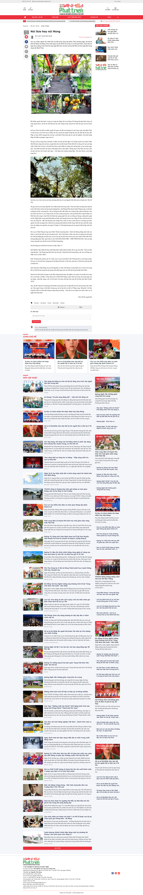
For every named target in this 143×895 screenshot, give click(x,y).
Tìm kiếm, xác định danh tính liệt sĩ (51, 610)
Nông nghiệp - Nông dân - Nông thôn (51, 484)
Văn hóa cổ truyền (105, 561)
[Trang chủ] (25, 17)
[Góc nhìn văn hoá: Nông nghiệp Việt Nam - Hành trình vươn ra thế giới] (33, 727)
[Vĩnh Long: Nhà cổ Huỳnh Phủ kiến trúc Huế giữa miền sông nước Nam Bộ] (33, 526)
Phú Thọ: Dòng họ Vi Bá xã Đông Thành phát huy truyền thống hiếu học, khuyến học (108, 534)
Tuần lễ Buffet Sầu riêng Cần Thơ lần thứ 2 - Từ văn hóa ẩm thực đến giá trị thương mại (108, 723)
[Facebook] (113, 873)
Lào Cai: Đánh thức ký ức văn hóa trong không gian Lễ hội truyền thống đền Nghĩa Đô (108, 600)
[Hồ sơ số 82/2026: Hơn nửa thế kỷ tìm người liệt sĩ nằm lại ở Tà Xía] (71, 349)
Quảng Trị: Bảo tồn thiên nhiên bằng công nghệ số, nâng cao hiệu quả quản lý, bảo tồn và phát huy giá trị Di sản (67, 553)
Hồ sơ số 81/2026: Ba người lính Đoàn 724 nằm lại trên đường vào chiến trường (108, 784)
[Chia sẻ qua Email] (26, 46)
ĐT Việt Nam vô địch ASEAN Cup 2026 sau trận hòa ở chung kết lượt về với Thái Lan (108, 668)
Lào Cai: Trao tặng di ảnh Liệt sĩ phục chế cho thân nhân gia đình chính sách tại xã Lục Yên (107, 778)
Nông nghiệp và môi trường (49, 748)
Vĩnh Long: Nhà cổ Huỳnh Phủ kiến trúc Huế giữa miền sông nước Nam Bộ (106, 454)
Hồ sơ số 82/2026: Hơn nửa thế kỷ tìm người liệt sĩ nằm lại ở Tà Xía (70, 362)
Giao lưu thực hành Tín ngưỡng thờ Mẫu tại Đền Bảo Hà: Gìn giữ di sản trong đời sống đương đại (66, 802)
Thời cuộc (46, 392)
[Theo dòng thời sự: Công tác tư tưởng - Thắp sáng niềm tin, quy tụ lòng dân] (33, 462)
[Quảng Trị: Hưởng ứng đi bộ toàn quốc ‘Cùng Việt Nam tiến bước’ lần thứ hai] (33, 668)
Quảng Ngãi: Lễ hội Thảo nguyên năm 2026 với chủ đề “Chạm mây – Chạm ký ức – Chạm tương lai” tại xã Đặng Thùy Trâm (108, 716)
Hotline (30, 9)
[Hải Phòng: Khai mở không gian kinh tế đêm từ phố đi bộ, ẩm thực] (107, 690)
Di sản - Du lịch (47, 547)
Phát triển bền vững (48, 500)
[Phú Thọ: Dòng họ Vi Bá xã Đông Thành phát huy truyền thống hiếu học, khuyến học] (33, 573)
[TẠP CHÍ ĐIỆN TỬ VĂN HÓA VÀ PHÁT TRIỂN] (71, 9)
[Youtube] (119, 873)
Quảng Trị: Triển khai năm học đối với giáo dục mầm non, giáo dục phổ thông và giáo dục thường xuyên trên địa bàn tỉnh (68, 754)
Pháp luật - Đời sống (48, 579)
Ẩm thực (100, 684)
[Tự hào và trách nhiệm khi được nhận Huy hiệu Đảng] (38, 349)
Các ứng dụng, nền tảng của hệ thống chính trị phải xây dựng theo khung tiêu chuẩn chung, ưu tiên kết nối (67, 443)
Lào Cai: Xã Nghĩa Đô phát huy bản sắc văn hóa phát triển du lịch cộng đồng (108, 607)
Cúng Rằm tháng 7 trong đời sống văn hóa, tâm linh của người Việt (108, 593)
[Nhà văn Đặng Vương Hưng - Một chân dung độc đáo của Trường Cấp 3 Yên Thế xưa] (33, 790)
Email (24, 9)
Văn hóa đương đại (48, 686)
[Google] (116, 873)
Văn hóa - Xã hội (27, 357)
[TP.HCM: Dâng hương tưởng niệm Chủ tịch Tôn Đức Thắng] (107, 567)
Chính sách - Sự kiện (48, 626)
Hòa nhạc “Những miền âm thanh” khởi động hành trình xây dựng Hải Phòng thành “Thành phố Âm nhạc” (67, 707)
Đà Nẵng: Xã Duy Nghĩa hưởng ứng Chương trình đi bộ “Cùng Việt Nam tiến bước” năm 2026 (67, 585)
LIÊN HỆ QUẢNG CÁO (77, 892)
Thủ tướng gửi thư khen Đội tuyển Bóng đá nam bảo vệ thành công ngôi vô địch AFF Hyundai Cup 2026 (108, 661)
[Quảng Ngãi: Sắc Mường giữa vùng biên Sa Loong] (33, 682)
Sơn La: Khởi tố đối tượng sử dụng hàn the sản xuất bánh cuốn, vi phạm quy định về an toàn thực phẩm (68, 770)
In (81, 307)
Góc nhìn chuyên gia (48, 733)
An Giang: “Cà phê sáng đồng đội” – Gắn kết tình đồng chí (66, 397)
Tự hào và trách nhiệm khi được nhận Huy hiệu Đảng (37, 362)
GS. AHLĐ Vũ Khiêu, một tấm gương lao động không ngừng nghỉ (62, 21)
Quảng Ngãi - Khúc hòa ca (105, 421)
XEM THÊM (58, 848)
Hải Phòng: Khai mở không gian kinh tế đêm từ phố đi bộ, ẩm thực (107, 702)
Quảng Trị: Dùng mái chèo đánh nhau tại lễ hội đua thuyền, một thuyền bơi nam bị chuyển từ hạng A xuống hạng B (66, 537)
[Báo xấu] (26, 56)
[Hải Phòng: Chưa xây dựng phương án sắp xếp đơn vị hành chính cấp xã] (33, 620)
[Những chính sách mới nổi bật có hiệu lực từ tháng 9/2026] (33, 697)
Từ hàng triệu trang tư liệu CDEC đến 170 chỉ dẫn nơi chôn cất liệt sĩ (108, 791)
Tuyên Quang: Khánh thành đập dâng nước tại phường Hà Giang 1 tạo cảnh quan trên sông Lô (66, 833)
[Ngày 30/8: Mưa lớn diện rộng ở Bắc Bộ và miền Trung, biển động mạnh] (33, 743)
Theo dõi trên (82, 37)
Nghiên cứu (46, 468)
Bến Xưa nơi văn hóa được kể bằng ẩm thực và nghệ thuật (108, 730)
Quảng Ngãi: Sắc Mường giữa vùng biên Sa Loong (63, 677)
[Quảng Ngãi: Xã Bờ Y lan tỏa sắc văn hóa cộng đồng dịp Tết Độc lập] (33, 652)
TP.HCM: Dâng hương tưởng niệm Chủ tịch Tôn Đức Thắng (107, 578)
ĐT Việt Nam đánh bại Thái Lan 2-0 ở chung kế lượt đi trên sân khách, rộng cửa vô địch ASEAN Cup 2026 (108, 675)
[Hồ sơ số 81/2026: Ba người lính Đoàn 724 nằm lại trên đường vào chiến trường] (33, 636)
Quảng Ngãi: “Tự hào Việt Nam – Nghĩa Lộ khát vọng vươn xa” (107, 427)
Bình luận (26, 32)
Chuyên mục (115, 9)
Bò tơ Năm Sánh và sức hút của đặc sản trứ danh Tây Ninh (107, 736)
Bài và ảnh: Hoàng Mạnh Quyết (43, 36)
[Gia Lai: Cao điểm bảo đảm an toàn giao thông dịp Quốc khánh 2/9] (104, 349)
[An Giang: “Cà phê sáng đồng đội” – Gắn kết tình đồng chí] (33, 402)
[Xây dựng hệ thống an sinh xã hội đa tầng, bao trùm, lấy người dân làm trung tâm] (33, 386)
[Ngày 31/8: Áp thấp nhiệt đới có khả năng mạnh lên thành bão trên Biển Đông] (33, 478)
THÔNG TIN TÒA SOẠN (65, 892)
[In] (26, 51)
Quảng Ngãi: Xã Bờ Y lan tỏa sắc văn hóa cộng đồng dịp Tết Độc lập (108, 482)
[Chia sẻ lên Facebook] (26, 41)
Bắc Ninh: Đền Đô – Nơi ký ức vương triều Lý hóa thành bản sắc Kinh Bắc (108, 614)
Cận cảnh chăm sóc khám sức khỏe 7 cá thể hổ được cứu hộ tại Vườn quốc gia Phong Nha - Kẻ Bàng (68, 817)
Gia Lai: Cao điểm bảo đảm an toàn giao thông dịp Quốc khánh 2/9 (103, 362)
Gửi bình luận (36, 321)
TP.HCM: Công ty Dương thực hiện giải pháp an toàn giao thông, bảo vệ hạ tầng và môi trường (65, 490)
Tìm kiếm (107, 9)
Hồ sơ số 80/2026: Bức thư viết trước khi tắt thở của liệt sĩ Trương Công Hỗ (108, 798)
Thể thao (46, 595)
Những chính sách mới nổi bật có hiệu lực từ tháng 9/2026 (66, 692)
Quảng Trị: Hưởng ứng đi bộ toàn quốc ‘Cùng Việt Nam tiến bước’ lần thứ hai (108, 655)
